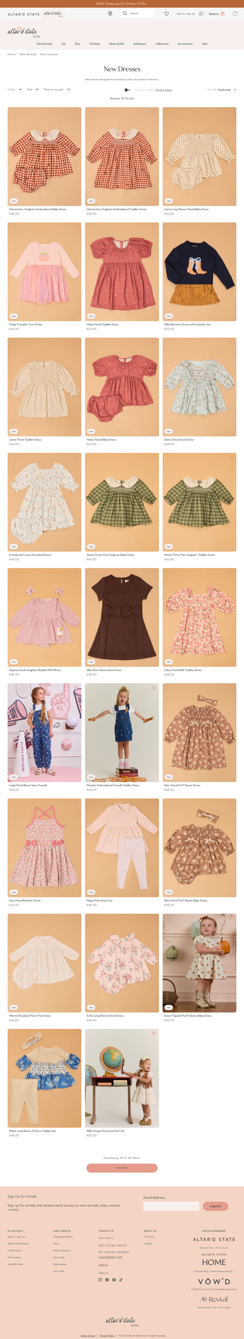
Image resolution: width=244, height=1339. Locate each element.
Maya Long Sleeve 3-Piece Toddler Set (32, 1131)
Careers (148, 1243)
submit (215, 1206)
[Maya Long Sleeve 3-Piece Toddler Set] (44, 1078)
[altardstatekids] (53, 14)
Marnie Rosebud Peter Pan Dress (29, 1015)
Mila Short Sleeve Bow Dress (104, 670)
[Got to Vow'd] (213, 1281)
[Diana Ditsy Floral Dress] (199, 387)
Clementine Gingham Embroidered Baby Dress (37, 209)
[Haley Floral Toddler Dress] (122, 271)
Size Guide (58, 1257)
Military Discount (62, 1250)
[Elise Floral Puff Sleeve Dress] (199, 732)
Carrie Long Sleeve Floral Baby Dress (186, 209)
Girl (64, 43)
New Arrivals (44, 43)
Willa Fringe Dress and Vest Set (106, 1131)
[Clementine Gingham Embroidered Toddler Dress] (122, 156)
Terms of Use (87, 1335)
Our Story (149, 1236)
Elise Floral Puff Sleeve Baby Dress (185, 900)
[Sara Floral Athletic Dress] (44, 847)
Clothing (94, 43)
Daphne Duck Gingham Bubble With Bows (35, 670)
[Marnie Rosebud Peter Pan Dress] (44, 963)
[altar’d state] (23, 14)
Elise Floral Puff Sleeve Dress (182, 785)
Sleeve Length (54, 89)
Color (12, 89)
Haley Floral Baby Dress (101, 439)
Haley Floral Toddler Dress (103, 324)
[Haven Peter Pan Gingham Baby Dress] (122, 502)
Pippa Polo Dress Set (99, 900)
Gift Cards (58, 1271)
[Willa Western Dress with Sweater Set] (199, 271)
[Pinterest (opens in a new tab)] (114, 1279)
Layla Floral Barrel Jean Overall (28, 785)
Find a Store (164, 90)
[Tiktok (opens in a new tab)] (121, 1279)
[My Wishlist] (166, 14)
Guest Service (62, 1231)
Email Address (154, 1198)
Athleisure (139, 43)
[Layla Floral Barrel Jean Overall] (44, 732)
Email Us (103, 1265)
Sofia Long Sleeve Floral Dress (105, 1015)
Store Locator (60, 1264)
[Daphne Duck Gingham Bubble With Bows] (44, 617)
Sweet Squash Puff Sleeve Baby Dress (188, 1015)
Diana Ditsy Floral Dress (179, 439)
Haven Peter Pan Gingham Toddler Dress (189, 555)
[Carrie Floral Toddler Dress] (44, 387)
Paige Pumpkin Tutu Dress (25, 324)
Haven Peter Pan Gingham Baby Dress (110, 555)
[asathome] (214, 1259)
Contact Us (106, 1231)
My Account (15, 1231)
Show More (122, 1167)
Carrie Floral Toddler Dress (25, 439)
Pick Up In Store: (145, 90)
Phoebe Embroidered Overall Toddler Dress (113, 785)
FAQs (56, 1243)
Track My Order (15, 1264)
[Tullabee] (122, 1319)
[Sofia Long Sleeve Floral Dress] (122, 963)
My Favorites (14, 1257)
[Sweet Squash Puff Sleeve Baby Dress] (199, 963)
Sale (204, 43)
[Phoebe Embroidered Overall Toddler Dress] (122, 732)
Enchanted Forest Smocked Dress (30, 555)
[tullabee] (122, 31)
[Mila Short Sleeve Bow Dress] (122, 617)
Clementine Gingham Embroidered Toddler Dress (117, 209)
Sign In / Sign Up (16, 1236)
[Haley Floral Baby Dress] (122, 387)
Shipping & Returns (63, 1236)
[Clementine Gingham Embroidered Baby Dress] (44, 156)
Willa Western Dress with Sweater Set (187, 324)
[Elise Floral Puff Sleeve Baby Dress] (199, 847)
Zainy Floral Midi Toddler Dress (183, 670)
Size (30, 89)
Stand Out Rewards (18, 1243)
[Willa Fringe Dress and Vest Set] (122, 1078)
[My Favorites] (76, 112)
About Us (150, 1231)
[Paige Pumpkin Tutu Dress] (44, 271)
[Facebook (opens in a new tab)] (107, 1279)
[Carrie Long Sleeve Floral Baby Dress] (199, 156)
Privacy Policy (107, 1335)
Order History (15, 1250)
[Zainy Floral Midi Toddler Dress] (199, 617)
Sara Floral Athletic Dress (25, 900)
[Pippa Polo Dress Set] (122, 847)
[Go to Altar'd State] (214, 1239)
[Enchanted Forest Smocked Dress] (44, 502)
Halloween (162, 43)
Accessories (185, 43)
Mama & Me (116, 43)
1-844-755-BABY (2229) (110, 1257)
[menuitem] (44, 43)
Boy (77, 43)
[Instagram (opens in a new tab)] (100, 1279)
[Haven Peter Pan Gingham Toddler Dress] (199, 502)
